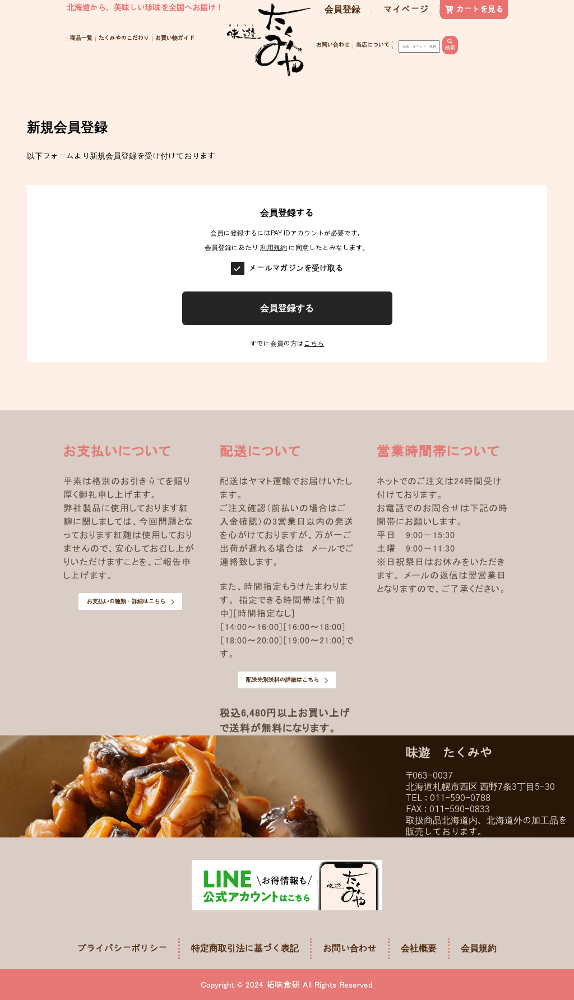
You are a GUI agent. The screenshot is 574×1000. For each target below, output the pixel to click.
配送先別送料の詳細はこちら (282, 680)
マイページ (405, 9)
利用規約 (273, 247)
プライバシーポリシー (122, 948)
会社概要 (419, 948)
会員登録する (287, 308)
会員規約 (479, 948)
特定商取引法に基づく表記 (245, 948)
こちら (314, 343)
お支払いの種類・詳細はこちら (126, 601)
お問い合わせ (333, 45)
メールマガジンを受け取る (296, 268)
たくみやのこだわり (124, 38)
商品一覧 (81, 38)
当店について (373, 45)
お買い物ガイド (175, 38)
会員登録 (342, 9)
